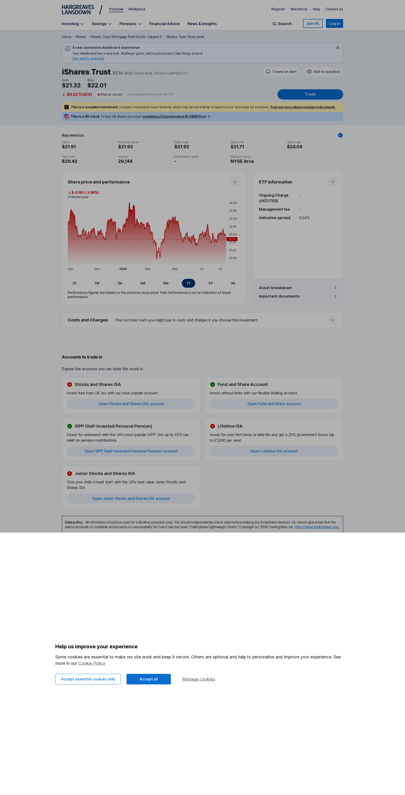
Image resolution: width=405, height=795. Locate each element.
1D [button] (74, 283)
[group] (154, 283)
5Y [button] (211, 283)
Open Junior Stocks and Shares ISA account (131, 498)
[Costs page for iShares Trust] (202, 320)
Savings (99, 24)
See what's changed (88, 58)
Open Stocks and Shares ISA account (131, 403)
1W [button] (96, 283)
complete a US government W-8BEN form (174, 116)
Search (285, 24)
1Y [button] (189, 283)
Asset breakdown (275, 287)
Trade (310, 94)
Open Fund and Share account (274, 403)
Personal (116, 9)
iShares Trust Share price (185, 36)
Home (66, 36)
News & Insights (202, 23)
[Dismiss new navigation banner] (337, 47)
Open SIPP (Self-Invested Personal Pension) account (131, 451)
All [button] (233, 283)
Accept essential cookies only (88, 679)
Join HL (313, 23)
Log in (334, 23)
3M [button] (142, 283)
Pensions (128, 24)
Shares (81, 36)
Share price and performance (99, 181)
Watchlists (299, 9)
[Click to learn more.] (340, 135)
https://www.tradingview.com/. (317, 527)
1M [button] (119, 283)
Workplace (137, 9)
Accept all (148, 679)
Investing (70, 24)
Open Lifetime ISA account (274, 451)
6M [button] (166, 283)
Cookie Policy (91, 663)
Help (316, 9)
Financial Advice (164, 23)
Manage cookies (198, 679)
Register (278, 9)
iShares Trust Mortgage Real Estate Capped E (126, 36)
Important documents (279, 296)
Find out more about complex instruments (302, 107)
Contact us (334, 9)
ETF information (275, 181)
